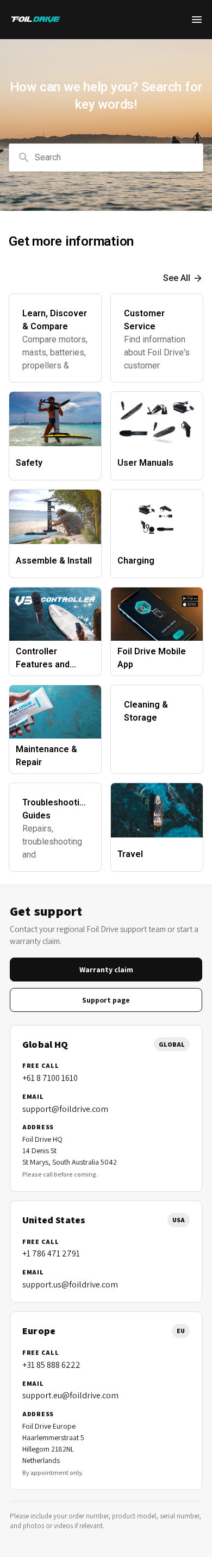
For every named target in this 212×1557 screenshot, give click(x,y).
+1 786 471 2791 (51, 1253)
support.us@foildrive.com (70, 1284)
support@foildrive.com (65, 1109)
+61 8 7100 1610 (50, 1078)
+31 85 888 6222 (51, 1365)
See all (176, 278)
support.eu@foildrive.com (70, 1395)
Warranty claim (106, 969)
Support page (106, 1000)
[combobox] (106, 157)
